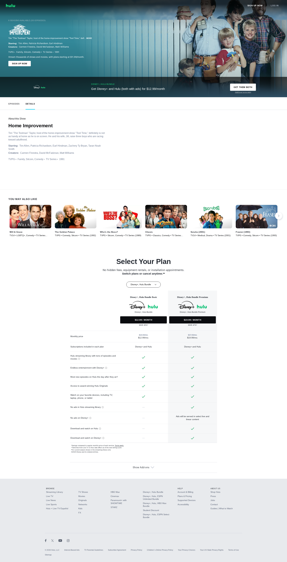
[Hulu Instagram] (68, 540)
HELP (180, 489)
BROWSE (50, 489)
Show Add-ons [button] (141, 467)
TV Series (47, 52)
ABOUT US (215, 489)
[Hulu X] (54, 540)
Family (19, 52)
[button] (14, 103)
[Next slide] (278, 215)
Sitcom (27, 52)
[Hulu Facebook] (48, 540)
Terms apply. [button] (119, 445)
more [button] (89, 38)
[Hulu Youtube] (62, 540)
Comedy (36, 52)
